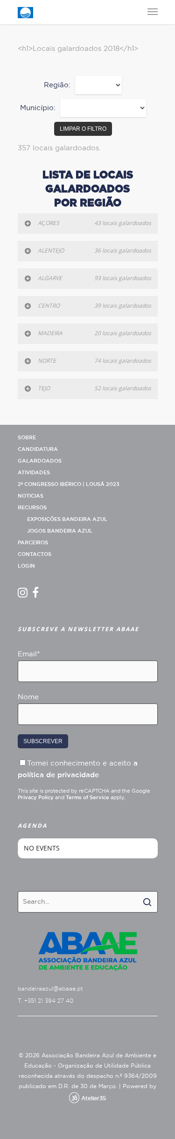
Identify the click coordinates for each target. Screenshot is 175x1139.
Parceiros (33, 542)
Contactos (34, 554)
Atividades (34, 472)
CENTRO (94, 305)
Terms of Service (87, 797)
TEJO (94, 388)
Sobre (27, 437)
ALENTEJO (94, 250)
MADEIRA (94, 333)
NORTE (94, 361)
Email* (29, 654)
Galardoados (40, 461)
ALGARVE (94, 278)
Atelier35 (93, 1098)
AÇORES (94, 223)
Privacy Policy (36, 797)
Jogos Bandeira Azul (59, 531)
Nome (28, 697)
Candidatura (38, 449)
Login (26, 566)
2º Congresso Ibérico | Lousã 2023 (68, 484)
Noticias (30, 496)
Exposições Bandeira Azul (67, 519)
